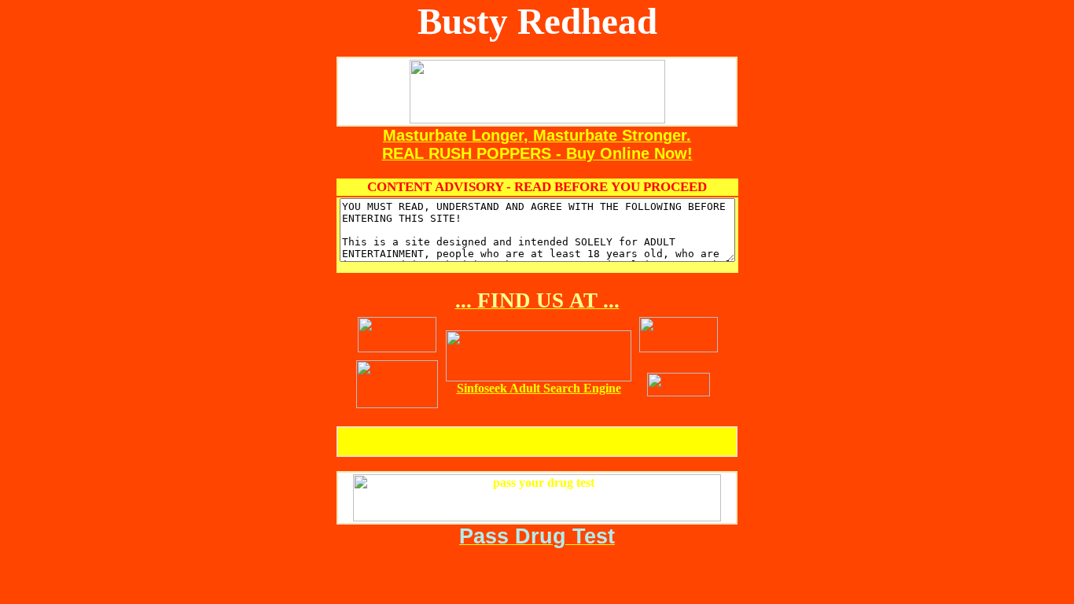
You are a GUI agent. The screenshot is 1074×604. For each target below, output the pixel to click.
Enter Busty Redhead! (537, 441)
